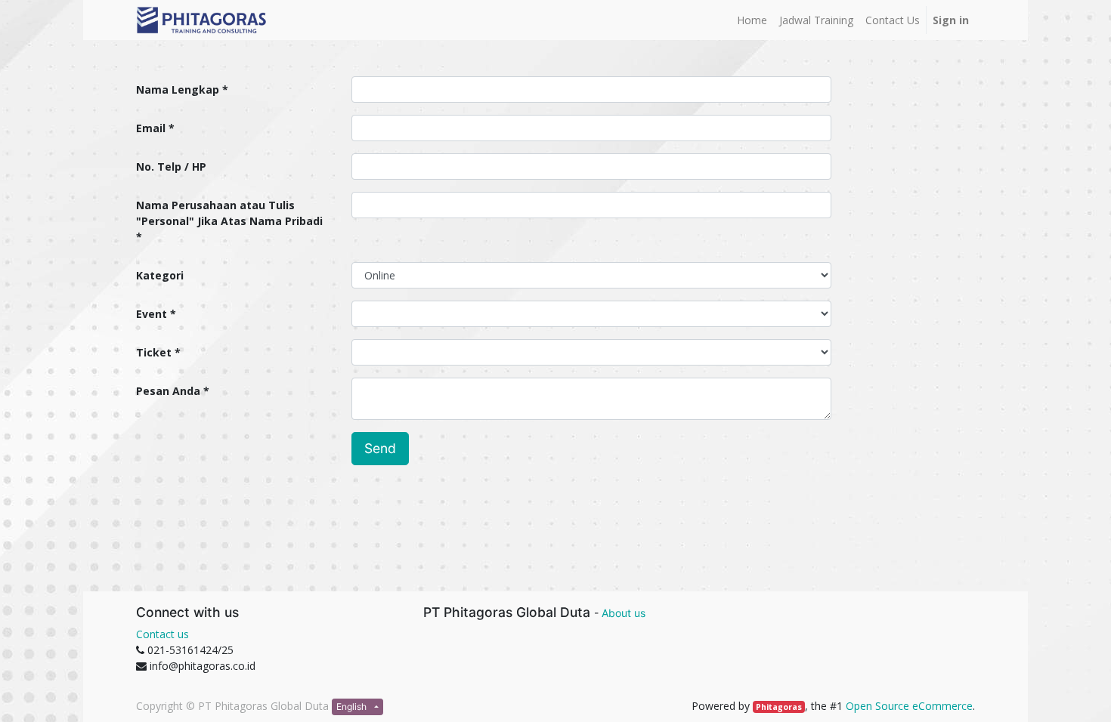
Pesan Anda (168, 391)
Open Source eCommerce (909, 706)
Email (151, 128)
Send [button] (380, 448)
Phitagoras (779, 707)
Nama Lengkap (177, 89)
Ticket (154, 352)
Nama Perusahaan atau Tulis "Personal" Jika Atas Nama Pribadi (229, 213)
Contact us (162, 634)
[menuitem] (752, 20)
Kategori (160, 275)
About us (623, 612)
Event (151, 314)
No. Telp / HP (171, 166)
